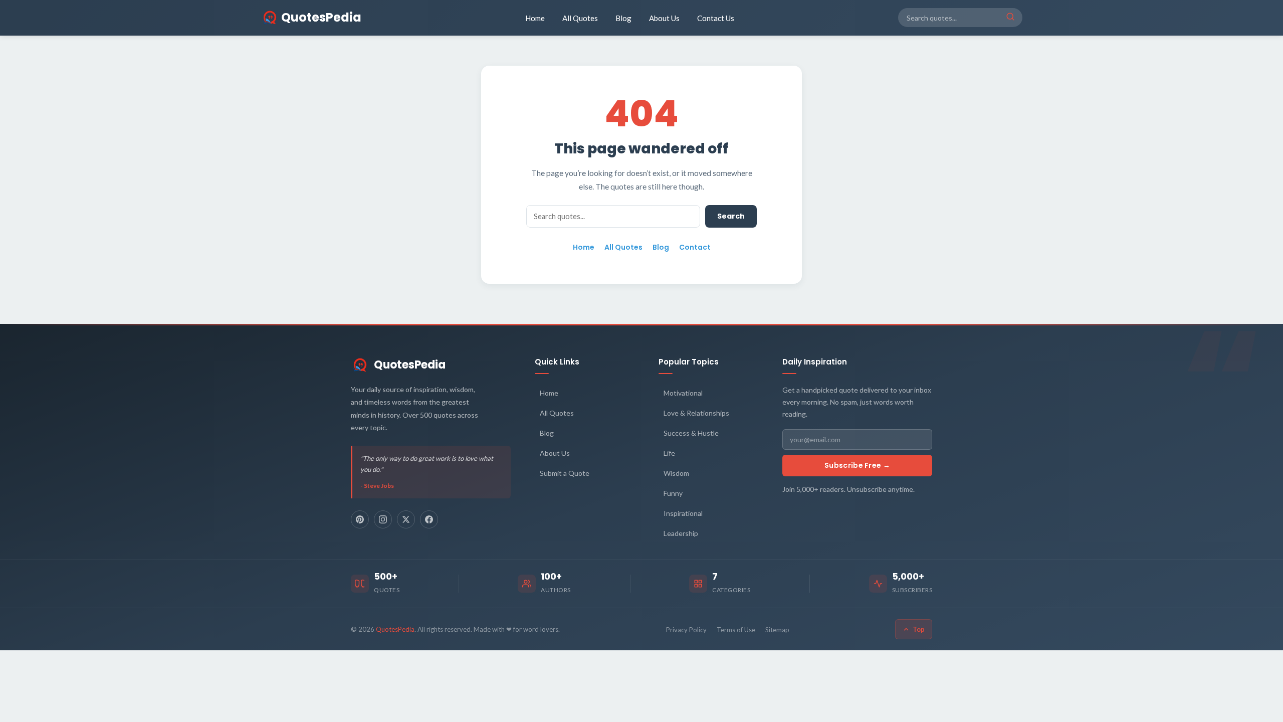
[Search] (1010, 17)
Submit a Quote (564, 473)
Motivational (683, 393)
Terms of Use (736, 630)
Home (535, 18)
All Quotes (580, 18)
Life (669, 453)
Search (731, 216)
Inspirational (683, 513)
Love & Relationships (696, 413)
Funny (673, 493)
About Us (664, 18)
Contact (695, 247)
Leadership (681, 533)
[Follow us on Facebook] (429, 519)
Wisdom (676, 473)
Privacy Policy (686, 630)
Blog (623, 18)
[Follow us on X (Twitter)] (406, 519)
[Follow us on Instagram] (383, 519)
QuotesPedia (410, 365)
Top (919, 629)
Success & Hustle (691, 433)
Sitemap (777, 630)
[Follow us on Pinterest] (360, 519)
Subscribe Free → (857, 465)
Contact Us (715, 18)
